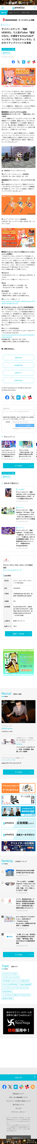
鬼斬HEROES (6, 53)
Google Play (18, 365)
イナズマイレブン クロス (10, 973)
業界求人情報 (25, 12)
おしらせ (18, 1108)
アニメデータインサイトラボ (11, 977)
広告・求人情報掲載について (18, 1097)
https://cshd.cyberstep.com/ (11, 570)
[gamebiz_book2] (18, 662)
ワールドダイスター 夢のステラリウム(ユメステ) (16, 995)
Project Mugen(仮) (25, 984)
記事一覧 (3, 12)
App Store (18, 357)
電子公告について (18, 1105)
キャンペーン (7, 25)
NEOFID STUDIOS (7, 998)
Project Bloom (7, 991)
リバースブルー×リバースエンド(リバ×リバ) (15, 988)
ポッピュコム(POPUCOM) (10, 984)
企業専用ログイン (18, 1138)
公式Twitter (18, 380)
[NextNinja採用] (18, 1021)
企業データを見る (18, 634)
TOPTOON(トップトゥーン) (10, 981)
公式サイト (18, 373)
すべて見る (18, 466)
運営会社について (18, 1094)
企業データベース (14, 12)
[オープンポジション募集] (18, 19)
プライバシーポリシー (18, 1112)
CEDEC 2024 (24, 981)
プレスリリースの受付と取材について (18, 1101)
